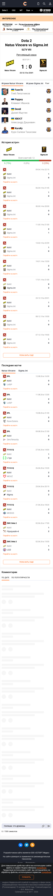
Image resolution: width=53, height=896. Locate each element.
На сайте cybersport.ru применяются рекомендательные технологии (26, 858)
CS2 (13, 10)
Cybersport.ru (20, 892)
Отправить (49, 826)
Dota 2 (5, 10)
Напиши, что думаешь (14, 826)
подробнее (41, 868)
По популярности (20, 578)
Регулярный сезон (26, 55)
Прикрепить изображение (43, 826)
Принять (26, 877)
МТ (21, 10)
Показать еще (26, 355)
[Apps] (38, 3)
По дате (5, 578)
